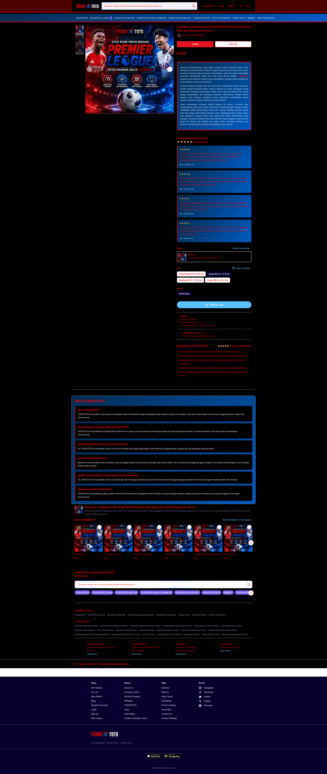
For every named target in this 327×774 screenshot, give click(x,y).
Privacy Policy (113, 743)
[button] (80, 29)
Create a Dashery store (135, 718)
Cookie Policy (126, 743)
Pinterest (208, 705)
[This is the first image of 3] (89, 69)
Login (94, 709)
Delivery (165, 687)
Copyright (166, 709)
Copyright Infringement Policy (114, 664)
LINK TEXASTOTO (266, 18)
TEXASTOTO (82, 18)
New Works (96, 696)
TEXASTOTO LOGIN (99, 18)
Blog (93, 701)
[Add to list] (99, 527)
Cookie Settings (169, 718)
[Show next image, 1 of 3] (169, 69)
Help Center (167, 696)
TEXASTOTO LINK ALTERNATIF (151, 18)
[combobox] (149, 6)
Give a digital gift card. (205, 325)
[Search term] (193, 6)
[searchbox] (163, 584)
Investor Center (131, 692)
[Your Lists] (241, 6)
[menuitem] (82, 18)
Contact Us (166, 714)
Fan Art (94, 692)
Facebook (208, 692)
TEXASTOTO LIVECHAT (179, 18)
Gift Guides (96, 687)
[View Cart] (248, 6)
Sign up (94, 714)
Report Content (86, 664)
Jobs (126, 709)
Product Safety (168, 705)
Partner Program (132, 696)
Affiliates (128, 701)
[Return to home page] (87, 6)
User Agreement (98, 743)
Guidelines (166, 701)
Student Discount (99, 705)
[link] (82, 592)
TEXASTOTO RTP (201, 18)
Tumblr (207, 701)
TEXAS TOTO (238, 18)
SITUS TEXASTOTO (221, 18)
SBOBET (251, 18)
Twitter (207, 696)
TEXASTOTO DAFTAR (124, 18)
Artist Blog (129, 714)
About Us (128, 687)
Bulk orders (96, 718)
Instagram (208, 687)
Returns (165, 692)
